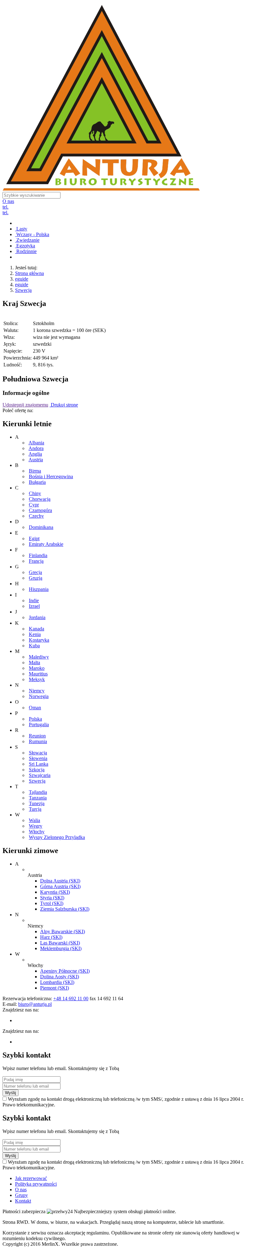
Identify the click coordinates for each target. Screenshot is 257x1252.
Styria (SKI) (52, 897)
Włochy (37, 831)
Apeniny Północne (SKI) (65, 971)
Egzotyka (25, 245)
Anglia (35, 454)
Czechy (36, 516)
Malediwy (39, 657)
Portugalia (39, 724)
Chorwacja (39, 499)
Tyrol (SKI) (51, 903)
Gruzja (35, 578)
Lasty (21, 228)
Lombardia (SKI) (57, 982)
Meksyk (37, 679)
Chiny (35, 493)
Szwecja (23, 290)
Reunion (37, 735)
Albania (36, 442)
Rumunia (38, 741)
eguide (21, 279)
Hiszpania (39, 589)
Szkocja (37, 769)
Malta (34, 662)
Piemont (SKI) (54, 988)
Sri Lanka (38, 764)
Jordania (37, 617)
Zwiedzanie (27, 240)
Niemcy (37, 690)
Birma (35, 470)
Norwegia (39, 696)
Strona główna (29, 273)
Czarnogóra (40, 510)
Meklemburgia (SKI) (60, 948)
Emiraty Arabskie (46, 544)
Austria (36, 459)
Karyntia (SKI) (55, 892)
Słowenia (38, 758)
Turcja (35, 809)
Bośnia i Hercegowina (51, 476)
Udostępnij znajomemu (25, 404)
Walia (34, 820)
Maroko (37, 668)
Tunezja (37, 803)
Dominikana (41, 527)
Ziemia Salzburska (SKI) (64, 909)
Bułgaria (37, 482)
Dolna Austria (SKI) (60, 880)
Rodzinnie (26, 251)
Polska (35, 719)
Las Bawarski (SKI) (60, 942)
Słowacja (38, 752)
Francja (36, 561)
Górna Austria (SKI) (60, 886)
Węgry (35, 826)
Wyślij (10, 1092)
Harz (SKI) (51, 937)
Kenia (35, 634)
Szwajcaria (39, 775)
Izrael (34, 606)
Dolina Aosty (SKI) (59, 976)
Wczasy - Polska (32, 234)
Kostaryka (39, 640)
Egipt (34, 538)
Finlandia (38, 555)
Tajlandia (38, 792)
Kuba (34, 645)
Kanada (36, 628)
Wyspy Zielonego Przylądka (57, 837)
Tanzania (38, 797)
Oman (35, 707)
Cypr (34, 504)
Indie (34, 600)
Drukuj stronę (64, 404)
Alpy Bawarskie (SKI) (62, 931)
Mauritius (38, 673)
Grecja (35, 572)
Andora (36, 448)
